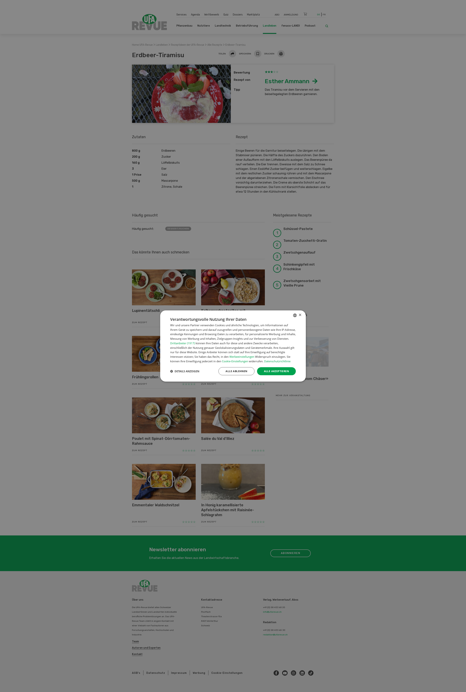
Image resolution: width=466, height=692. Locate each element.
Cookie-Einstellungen (235, 361)
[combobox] (295, 315)
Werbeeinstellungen (241, 356)
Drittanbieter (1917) (182, 343)
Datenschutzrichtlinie (277, 361)
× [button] (300, 315)
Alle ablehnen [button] (236, 371)
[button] (184, 371)
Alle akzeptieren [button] (276, 371)
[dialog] (233, 346)
